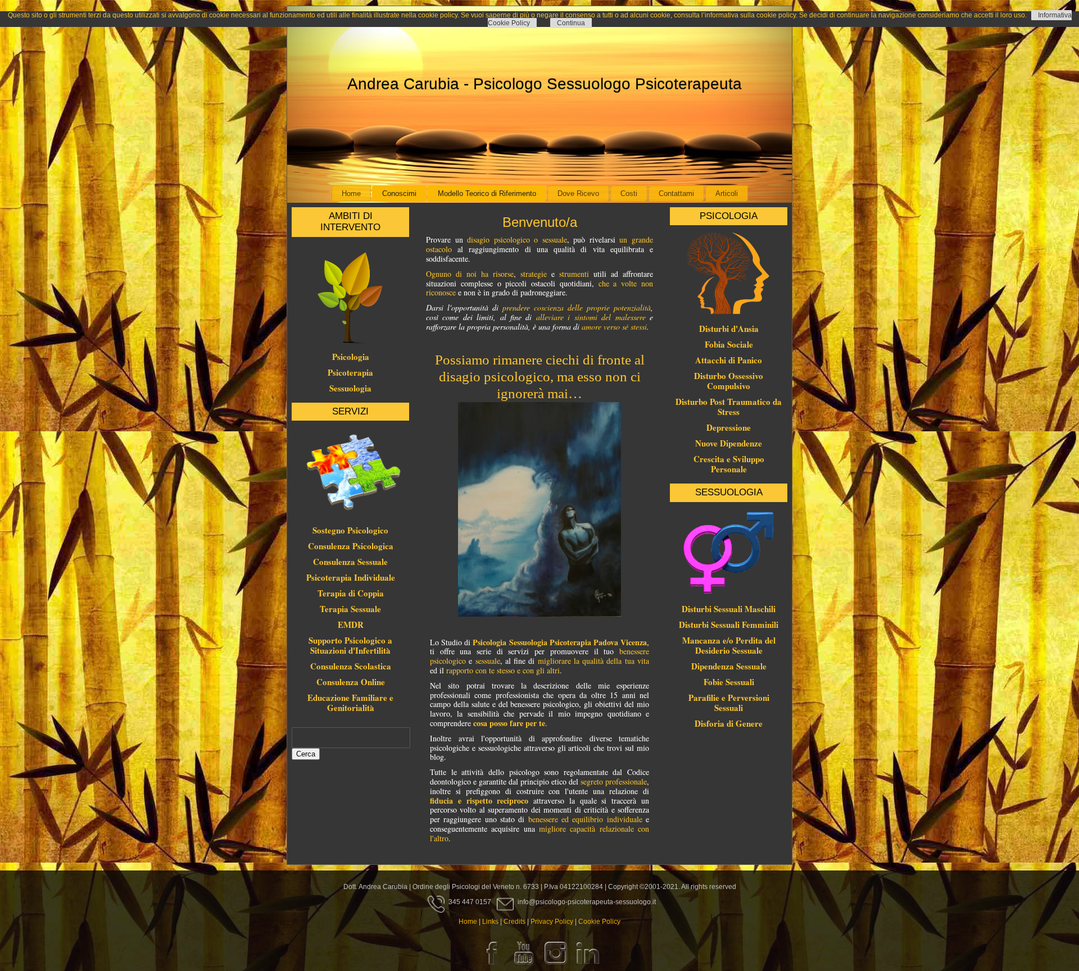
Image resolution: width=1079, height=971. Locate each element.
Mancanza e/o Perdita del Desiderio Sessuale (729, 645)
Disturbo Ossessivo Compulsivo (728, 381)
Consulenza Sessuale (350, 561)
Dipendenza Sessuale (729, 666)
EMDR (351, 624)
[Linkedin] (588, 966)
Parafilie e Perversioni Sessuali (728, 702)
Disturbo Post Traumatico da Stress (728, 406)
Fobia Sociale (729, 344)
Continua (571, 23)
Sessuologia (350, 388)
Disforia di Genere (729, 723)
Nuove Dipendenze (728, 443)
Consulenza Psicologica (350, 546)
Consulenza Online (350, 682)
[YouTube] (524, 966)
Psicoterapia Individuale (350, 577)
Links (490, 922)
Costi (628, 193)
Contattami (676, 193)
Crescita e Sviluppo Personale (728, 464)
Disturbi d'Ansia (729, 328)
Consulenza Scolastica (350, 666)
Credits (514, 922)
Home (351, 193)
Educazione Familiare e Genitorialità (350, 702)
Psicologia (350, 356)
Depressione (728, 427)
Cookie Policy (599, 922)
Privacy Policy (552, 922)
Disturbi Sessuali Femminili (728, 624)
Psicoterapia (350, 372)
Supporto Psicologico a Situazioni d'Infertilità (350, 645)
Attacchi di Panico (728, 360)
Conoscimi (399, 193)
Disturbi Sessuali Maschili (729, 609)
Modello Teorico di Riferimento (487, 193)
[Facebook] (492, 966)
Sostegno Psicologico (350, 530)
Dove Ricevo (578, 193)
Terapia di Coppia (351, 593)
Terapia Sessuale (350, 609)
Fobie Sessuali (729, 682)
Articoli (726, 193)
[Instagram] (556, 966)
